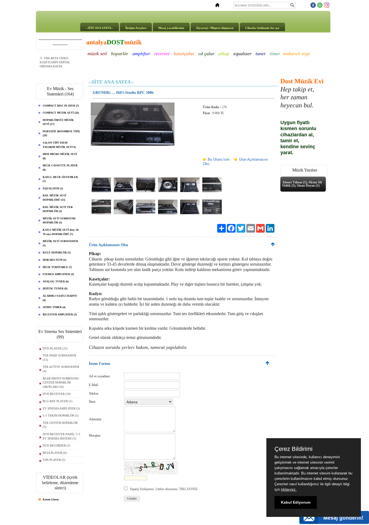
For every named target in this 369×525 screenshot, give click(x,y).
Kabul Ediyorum (295, 502)
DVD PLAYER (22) (55, 348)
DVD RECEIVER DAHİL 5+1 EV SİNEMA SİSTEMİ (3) (61, 436)
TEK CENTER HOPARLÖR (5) (60, 425)
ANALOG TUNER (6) (56, 281)
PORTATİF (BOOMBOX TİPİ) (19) (61, 133)
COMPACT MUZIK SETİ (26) (61, 112)
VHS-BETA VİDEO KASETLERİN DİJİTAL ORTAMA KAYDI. (55, 62)
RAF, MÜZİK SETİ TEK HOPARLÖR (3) (58, 209)
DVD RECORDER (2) (56, 445)
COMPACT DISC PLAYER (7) (61, 105)
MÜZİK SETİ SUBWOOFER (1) (60, 243)
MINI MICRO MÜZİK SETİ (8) (60, 156)
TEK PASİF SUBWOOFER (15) (59, 357)
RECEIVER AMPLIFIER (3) (60, 314)
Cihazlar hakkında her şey (262, 27)
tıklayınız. (289, 489)
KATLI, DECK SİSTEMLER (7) (60, 179)
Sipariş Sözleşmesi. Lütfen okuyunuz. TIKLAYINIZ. (164, 489)
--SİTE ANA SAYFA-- (99, 27)
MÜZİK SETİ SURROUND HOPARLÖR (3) (59, 220)
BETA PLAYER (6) (55, 452)
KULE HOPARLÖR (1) (57, 252)
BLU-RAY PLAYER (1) (57, 401)
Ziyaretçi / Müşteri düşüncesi (214, 27)
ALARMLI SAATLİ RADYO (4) (60, 298)
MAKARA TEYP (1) (54, 259)
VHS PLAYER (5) (54, 459)
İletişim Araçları (135, 27)
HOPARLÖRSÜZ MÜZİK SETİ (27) (58, 122)
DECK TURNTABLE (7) (57, 267)
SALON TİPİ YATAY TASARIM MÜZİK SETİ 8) (59, 144)
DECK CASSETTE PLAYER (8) (60, 167)
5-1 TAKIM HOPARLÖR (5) (61, 415)
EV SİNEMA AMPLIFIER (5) (61, 408)
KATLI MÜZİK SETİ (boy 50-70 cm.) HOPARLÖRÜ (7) (61, 232)
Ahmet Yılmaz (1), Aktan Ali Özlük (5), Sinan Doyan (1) (302, 183)
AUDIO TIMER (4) (54, 307)
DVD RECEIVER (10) (57, 393)
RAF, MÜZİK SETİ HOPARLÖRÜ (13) (54, 197)
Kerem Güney (51, 499)
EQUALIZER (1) (53, 188)
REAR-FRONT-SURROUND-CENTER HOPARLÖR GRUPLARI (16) (61, 382)
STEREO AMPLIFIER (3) (58, 274)
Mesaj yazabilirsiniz (171, 27)
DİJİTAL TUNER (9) (55, 288)
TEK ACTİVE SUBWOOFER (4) (61, 369)
